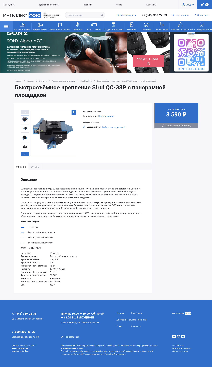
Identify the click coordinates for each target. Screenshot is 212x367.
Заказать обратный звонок (29, 318)
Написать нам (71, 336)
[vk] (174, 336)
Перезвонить (181, 15)
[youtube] (178, 336)
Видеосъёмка (40, 29)
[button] (111, 66)
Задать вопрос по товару (178, 125)
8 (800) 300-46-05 (23, 332)
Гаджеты (146, 29)
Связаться (202, 15)
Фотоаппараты (22, 29)
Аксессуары (161, 29)
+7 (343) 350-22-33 (154, 15)
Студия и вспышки (113, 29)
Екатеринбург (94, 126)
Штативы (77, 29)
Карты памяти (94, 29)
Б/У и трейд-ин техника (201, 29)
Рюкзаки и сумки (180, 29)
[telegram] (183, 336)
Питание (131, 29)
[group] (63, 52)
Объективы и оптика (59, 29)
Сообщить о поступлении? (113, 127)
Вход (188, 4)
